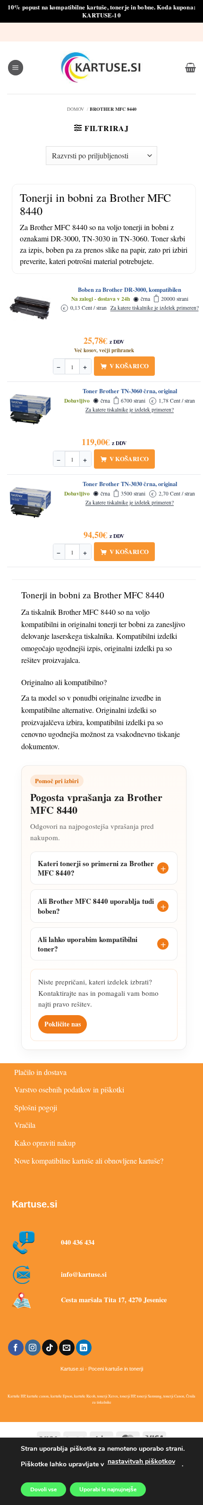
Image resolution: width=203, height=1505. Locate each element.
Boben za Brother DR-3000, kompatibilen (129, 290)
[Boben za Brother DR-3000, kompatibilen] (30, 308)
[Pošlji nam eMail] (67, 1348)
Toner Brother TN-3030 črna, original (130, 484)
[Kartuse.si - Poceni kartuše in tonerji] (101, 67)
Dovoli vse (43, 1489)
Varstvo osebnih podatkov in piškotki (69, 1089)
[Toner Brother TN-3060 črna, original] (30, 410)
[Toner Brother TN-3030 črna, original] (30, 502)
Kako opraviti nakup (45, 1143)
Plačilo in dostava (40, 1072)
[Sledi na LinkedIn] (84, 1348)
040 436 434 (77, 1242)
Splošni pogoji (35, 1107)
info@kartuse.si (84, 1274)
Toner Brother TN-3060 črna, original (130, 391)
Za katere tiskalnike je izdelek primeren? (154, 308)
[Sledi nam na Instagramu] (33, 1348)
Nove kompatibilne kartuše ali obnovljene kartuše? (88, 1161)
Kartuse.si (35, 1204)
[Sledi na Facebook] (16, 1348)
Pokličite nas (62, 1024)
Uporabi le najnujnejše (107, 1489)
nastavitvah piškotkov (141, 1461)
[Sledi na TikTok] (50, 1348)
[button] (15, 67)
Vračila (24, 1125)
